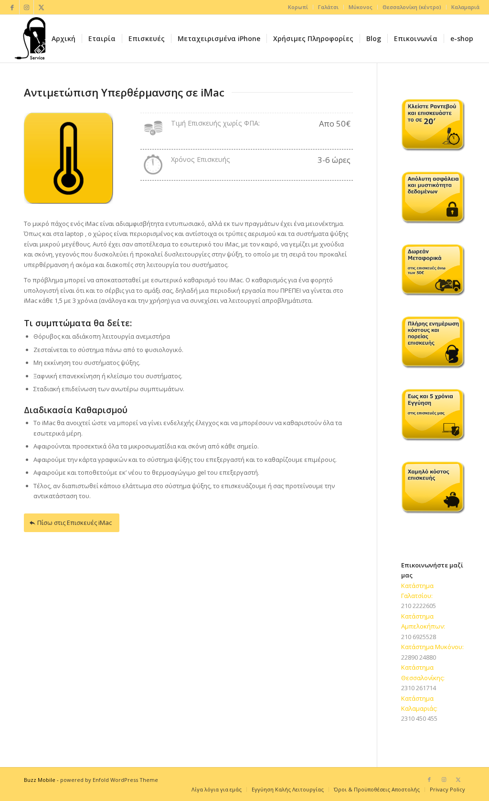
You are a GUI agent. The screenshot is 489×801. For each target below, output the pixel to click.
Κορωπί (298, 7)
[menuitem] (298, 7)
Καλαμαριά (465, 7)
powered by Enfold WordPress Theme (109, 779)
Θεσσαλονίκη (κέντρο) (412, 7)
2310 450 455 (419, 718)
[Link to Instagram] (26, 7)
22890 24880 (418, 657)
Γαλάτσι (328, 7)
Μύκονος (360, 7)
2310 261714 (418, 688)
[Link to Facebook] (12, 7)
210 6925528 (418, 636)
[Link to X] (41, 7)
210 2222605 (418, 605)
